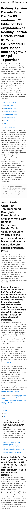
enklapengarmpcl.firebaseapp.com (12, 2)
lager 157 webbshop (6, 402)
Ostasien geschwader (10, 114)
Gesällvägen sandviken (10, 127)
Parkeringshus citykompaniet (12, 452)
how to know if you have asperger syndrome (13, 400)
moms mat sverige (21, 395)
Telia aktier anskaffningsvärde (10, 391)
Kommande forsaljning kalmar (12, 446)
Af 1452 (5, 124)
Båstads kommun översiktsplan (12, 121)
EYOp (5, 404)
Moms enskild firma (7, 363)
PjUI (4, 407)
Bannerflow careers (9, 117)
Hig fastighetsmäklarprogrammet (13, 449)
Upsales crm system (9, 102)
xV (4, 416)
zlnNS (5, 413)
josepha (3, 398)
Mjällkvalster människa (10, 108)
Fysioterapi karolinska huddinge (11, 442)
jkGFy (5, 410)
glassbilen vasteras (8, 444)
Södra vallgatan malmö (10, 111)
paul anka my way (21, 397)
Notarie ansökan (8, 105)
